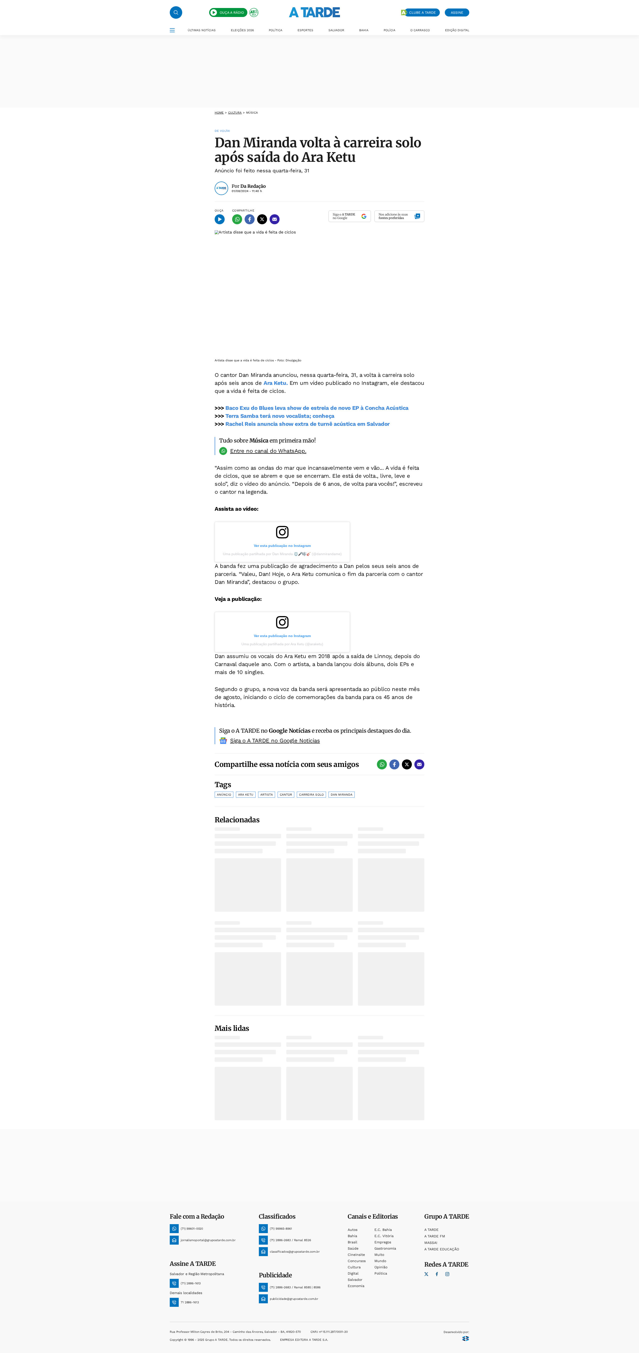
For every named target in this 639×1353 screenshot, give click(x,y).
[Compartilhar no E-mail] (275, 219)
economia (356, 1286)
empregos (382, 1242)
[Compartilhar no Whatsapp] (237, 219)
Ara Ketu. (276, 383)
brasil (352, 1242)
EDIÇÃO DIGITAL (457, 30)
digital (353, 1273)
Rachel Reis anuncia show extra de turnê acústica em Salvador (307, 424)
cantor (286, 794)
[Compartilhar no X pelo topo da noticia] (262, 219)
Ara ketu (245, 794)
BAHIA (363, 30)
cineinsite (356, 1255)
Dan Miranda (341, 794)
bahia (352, 1236)
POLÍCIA (389, 30)
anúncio (224, 794)
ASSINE (457, 12)
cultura (235, 112)
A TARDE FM (434, 1236)
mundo (380, 1261)
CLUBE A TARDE (422, 12)
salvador (355, 1280)
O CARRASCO (420, 30)
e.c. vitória (384, 1236)
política (380, 1273)
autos (352, 1230)
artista (266, 794)
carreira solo (311, 794)
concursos (357, 1261)
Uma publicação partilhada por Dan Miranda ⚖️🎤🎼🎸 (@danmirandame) (282, 554)
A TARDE (431, 1230)
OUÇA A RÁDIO (232, 12)
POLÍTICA (275, 30)
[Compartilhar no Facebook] (250, 219)
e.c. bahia (383, 1230)
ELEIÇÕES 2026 (242, 30)
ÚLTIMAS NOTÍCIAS (202, 30)
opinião (380, 1267)
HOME (219, 112)
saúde (353, 1248)
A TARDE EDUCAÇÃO (441, 1249)
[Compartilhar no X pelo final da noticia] (407, 764)
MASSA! (430, 1243)
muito (379, 1255)
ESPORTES (305, 30)
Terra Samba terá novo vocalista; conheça (279, 416)
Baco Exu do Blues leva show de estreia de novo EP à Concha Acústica (317, 408)
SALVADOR (336, 30)
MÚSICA (252, 112)
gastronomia (385, 1248)
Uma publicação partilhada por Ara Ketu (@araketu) (282, 644)
